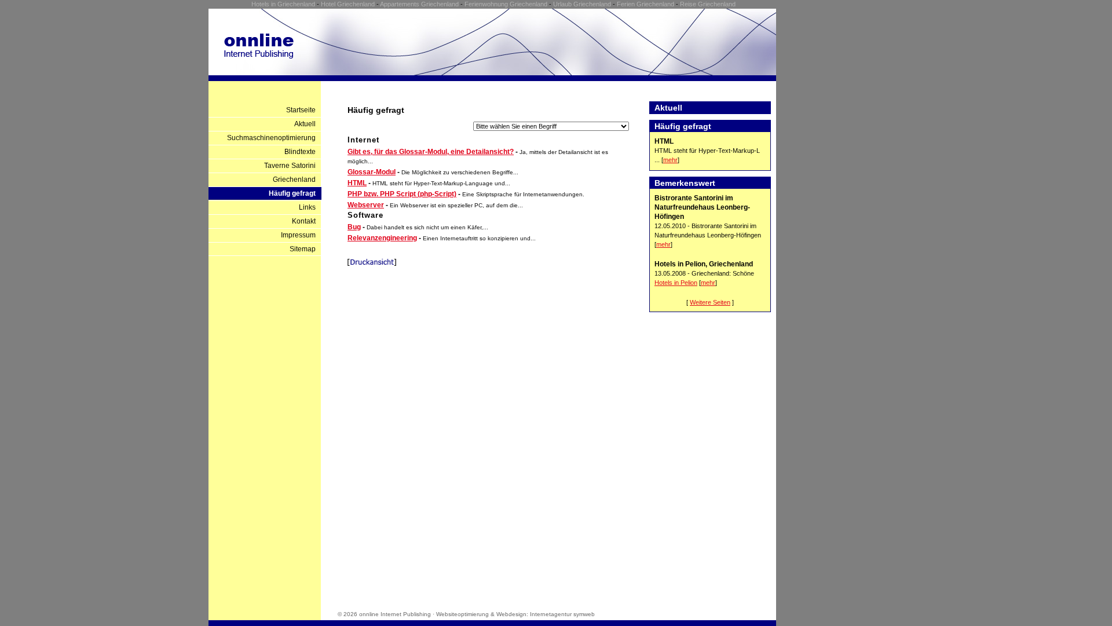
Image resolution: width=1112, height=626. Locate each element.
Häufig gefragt (292, 193)
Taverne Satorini (290, 166)
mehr (670, 159)
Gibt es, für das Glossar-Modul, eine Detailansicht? (431, 152)
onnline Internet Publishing (395, 614)
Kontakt (304, 221)
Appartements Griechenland (419, 4)
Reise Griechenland (708, 4)
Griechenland (294, 179)
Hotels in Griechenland (283, 4)
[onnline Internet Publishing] (259, 56)
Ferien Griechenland (645, 4)
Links (307, 207)
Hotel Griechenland (348, 4)
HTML (357, 183)
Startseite (301, 110)
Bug (354, 227)
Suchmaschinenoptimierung (271, 138)
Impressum (298, 235)
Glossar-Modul (372, 172)
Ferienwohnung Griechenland (505, 4)
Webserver (366, 205)
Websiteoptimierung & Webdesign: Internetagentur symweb (515, 614)
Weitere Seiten (710, 302)
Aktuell (305, 124)
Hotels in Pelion (675, 282)
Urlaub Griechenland (582, 4)
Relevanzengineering (382, 238)
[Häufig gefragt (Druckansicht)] (372, 263)
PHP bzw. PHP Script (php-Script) (402, 194)
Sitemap (303, 249)
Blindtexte (300, 152)
